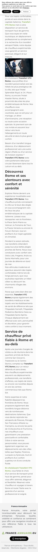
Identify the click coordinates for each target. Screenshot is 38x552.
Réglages (26, 8)
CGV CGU (32, 548)
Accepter (6, 11)
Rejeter (16, 11)
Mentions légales (19, 548)
